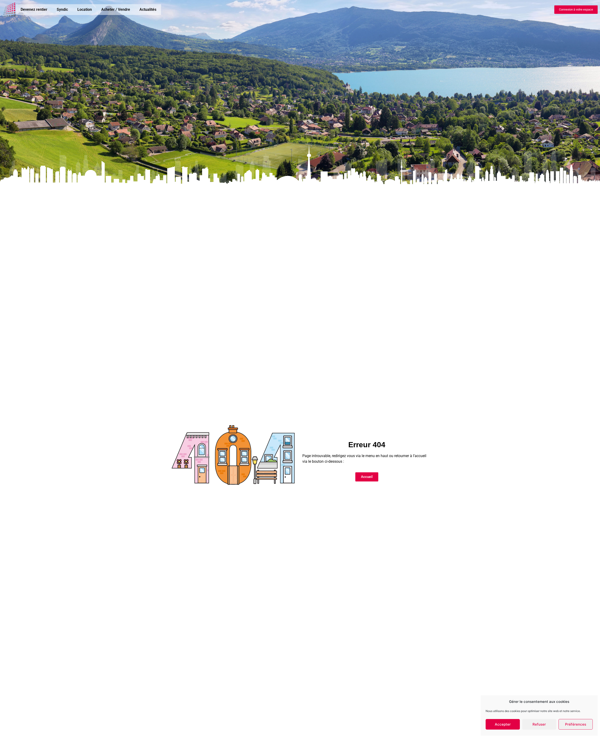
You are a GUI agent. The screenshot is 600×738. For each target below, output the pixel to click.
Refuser (539, 724)
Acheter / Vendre (115, 9)
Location (84, 9)
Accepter (503, 724)
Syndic (62, 9)
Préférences (575, 724)
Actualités (147, 9)
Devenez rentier (34, 9)
